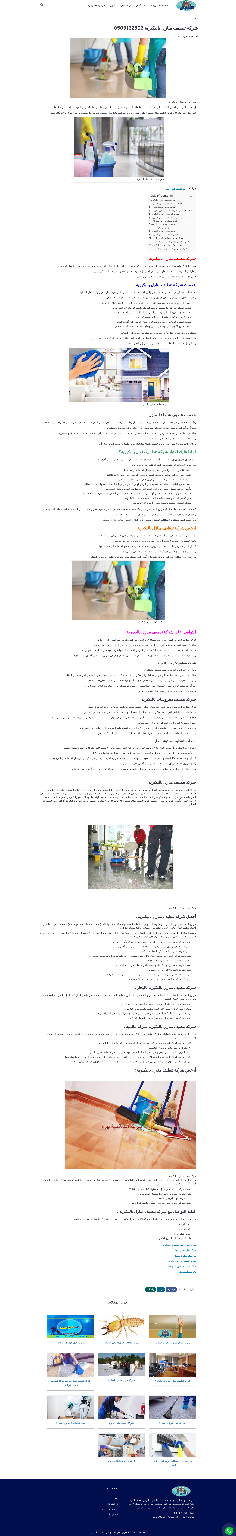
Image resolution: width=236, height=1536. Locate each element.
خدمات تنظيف (182, 18)
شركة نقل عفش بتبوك (185, 1250)
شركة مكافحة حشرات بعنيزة (70, 1422)
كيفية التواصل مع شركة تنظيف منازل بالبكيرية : (172, 248)
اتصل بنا (112, 5)
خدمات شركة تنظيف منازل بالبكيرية (166, 203)
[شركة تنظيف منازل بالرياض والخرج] (172, 1365)
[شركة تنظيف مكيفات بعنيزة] (121, 1445)
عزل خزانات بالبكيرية (185, 1255)
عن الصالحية (125, 5)
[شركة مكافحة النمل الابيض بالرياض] (121, 1326)
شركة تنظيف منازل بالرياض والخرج (172, 1380)
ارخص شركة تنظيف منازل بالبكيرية (166, 214)
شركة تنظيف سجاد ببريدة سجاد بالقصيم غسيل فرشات (71, 1382)
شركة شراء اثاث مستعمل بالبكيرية (179, 1245)
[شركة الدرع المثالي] (186, 5)
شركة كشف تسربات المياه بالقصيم (172, 1342)
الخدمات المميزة (160, 5)
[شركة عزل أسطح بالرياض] (121, 1364)
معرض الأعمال (142, 5)
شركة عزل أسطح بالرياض (121, 1379)
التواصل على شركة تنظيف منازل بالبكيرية (169, 217)
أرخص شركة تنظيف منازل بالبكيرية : (167, 245)
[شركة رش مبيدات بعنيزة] (121, 1407)
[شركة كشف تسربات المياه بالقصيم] (172, 1326)
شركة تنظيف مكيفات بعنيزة (121, 1460)
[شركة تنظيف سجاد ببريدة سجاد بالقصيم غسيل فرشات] (70, 1365)
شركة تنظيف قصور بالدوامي (182, 1266)
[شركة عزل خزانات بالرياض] (70, 1326)
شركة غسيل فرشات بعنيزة (172, 1422)
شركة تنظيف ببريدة (175, 188)
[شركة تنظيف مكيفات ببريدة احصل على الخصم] (172, 1445)
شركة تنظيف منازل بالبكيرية (163, 200)
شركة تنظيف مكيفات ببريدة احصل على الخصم (172, 1463)
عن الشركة (113, 1503)
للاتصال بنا (114, 1514)
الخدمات (115, 1498)
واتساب (150, 1289)
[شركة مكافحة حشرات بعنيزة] (70, 1407)
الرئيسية (194, 18)
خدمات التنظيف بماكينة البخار (167, 228)
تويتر (161, 1289)
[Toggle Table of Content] (190, 196)
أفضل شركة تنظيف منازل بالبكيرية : (166, 234)
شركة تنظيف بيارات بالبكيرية (182, 1260)
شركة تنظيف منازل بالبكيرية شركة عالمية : (170, 241)
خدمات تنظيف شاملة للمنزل (163, 207)
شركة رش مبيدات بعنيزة (121, 1422)
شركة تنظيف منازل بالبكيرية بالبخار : (168, 238)
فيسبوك (171, 1289)
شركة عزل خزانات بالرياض (70, 1342)
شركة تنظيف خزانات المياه (166, 221)
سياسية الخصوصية (96, 5)
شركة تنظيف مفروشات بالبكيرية (165, 224)
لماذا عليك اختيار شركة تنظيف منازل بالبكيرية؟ (171, 210)
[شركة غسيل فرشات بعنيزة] (172, 1407)
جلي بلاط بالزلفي (187, 1271)
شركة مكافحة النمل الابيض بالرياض (121, 1342)
